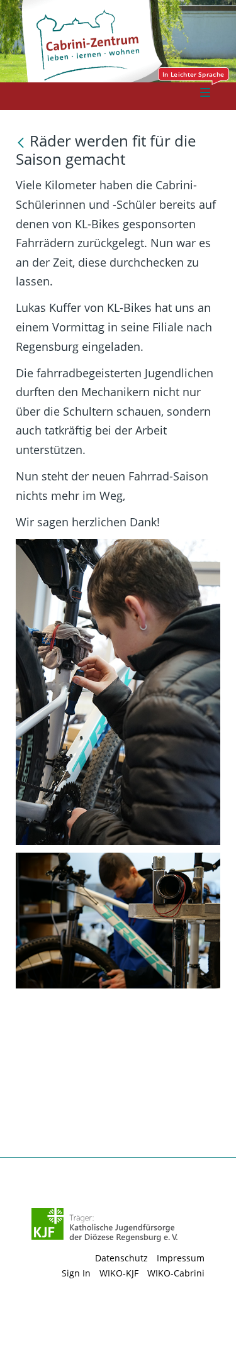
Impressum (181, 1258)
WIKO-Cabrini (176, 1273)
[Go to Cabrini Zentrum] (128, 45)
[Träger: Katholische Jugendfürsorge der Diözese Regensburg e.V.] (104, 1225)
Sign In (76, 1273)
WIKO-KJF (118, 1273)
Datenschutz (121, 1258)
